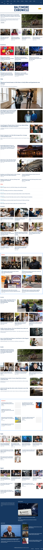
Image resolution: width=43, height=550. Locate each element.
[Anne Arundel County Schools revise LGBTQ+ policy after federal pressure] (5, 34)
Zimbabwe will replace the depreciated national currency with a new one (7, 410)
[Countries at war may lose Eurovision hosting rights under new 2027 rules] (36, 53)
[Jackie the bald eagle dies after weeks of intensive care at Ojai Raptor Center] (36, 392)
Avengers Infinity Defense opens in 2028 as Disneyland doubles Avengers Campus (26, 444)
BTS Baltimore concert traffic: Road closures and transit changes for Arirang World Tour (21, 73)
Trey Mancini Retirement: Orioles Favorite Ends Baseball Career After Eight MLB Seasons (5, 478)
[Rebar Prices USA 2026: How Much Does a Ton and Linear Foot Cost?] (30, 165)
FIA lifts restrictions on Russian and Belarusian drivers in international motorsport (26, 478)
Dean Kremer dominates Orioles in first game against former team (37, 478)
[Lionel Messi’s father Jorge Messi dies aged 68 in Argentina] (18, 486)
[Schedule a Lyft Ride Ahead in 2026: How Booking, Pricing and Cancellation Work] (21, 215)
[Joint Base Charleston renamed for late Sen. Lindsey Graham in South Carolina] (21, 229)
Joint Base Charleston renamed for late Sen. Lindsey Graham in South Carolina (21, 233)
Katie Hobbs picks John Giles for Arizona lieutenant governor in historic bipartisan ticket (10, 291)
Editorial (32, 548)
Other (11, 3)
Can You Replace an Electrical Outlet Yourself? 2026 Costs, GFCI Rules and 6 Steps (14, 200)
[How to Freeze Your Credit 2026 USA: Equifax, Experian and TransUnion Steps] (36, 215)
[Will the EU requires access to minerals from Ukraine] (11, 531)
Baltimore (8, 1)
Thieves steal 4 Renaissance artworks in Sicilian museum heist (6, 323)
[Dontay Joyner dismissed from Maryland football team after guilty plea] (39, 486)
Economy (22, 1)
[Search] (40, 2)
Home (4, 1)
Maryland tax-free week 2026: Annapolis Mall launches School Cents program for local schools (6, 73)
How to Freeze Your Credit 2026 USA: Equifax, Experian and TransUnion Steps (35, 219)
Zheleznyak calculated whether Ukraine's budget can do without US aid (7, 418)
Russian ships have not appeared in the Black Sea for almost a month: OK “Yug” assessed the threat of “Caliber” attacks (10, 539)
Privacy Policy (37, 548)
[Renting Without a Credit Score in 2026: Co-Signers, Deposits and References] (21, 244)
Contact (40, 8)
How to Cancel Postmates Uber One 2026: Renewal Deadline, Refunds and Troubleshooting (5, 444)
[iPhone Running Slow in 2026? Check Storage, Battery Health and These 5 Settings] (38, 441)
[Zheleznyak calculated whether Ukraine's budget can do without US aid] (18, 420)
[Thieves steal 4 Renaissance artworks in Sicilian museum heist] (7, 319)
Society (30, 1)
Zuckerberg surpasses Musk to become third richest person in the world (7, 403)
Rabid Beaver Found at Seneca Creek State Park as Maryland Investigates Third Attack (7, 351)
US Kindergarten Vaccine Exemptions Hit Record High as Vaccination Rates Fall (21, 372)
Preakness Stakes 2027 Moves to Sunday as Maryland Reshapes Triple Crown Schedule (7, 491)
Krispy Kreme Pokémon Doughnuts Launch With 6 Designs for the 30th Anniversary (7, 58)
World (14, 1)
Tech (4, 3)
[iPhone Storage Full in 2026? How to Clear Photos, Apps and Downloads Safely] (18, 459)
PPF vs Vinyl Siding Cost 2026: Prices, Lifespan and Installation (11, 190)
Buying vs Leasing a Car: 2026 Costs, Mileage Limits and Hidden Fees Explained (10, 180)
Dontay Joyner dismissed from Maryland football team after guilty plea (28, 484)
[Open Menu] (2, 2)
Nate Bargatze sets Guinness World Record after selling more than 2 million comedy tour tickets (8, 112)
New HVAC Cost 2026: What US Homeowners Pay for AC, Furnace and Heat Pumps (21, 58)
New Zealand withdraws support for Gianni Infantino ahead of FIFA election (16, 478)
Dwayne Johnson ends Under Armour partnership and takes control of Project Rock (15, 193)
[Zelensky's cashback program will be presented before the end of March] (39, 420)
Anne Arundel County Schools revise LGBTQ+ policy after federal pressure (4, 38)
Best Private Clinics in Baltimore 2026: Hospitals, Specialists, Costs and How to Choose (6, 373)
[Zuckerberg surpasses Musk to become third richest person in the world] (18, 405)
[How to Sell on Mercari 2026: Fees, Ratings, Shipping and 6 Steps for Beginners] (36, 228)
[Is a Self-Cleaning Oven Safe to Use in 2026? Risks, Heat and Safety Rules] (39, 452)
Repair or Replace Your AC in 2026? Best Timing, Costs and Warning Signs (26, 38)
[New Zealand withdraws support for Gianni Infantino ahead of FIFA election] (16, 475)
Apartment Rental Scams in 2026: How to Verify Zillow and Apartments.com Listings (37, 38)
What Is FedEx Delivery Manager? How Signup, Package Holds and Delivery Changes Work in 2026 (20, 323)
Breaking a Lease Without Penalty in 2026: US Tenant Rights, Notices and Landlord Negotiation (10, 175)
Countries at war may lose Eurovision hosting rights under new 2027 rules (35, 58)
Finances (26, 1)
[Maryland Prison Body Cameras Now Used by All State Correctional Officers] (32, 265)
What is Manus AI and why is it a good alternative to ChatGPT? (27, 515)
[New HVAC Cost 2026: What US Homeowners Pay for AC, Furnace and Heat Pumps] (21, 53)
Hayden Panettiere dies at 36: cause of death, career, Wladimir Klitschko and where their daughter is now (36, 373)
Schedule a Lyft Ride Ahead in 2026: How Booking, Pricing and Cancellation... (21, 219)
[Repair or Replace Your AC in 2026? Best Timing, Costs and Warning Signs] (27, 34)
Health (34, 1)
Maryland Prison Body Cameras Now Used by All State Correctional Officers (31, 272)
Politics (18, 1)
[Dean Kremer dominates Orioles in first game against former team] (38, 475)
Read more (2, 22)
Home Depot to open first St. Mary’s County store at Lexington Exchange (13, 203)
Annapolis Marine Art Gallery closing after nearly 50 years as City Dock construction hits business (35, 323)
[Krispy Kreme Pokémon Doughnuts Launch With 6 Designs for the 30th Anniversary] (7, 53)
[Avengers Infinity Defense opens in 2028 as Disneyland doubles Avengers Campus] (27, 441)
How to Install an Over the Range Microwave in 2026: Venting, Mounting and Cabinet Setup (16, 444)
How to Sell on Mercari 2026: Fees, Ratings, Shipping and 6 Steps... (35, 233)
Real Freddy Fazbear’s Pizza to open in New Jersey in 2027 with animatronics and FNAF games (7, 147)
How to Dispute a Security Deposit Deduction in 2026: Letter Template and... (7, 219)
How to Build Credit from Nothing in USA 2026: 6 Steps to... (6, 247)
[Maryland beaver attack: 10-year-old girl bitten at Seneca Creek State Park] (36, 382)
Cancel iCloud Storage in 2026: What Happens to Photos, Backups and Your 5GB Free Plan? (7, 450)
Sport (7, 3)
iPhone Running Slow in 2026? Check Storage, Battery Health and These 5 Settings (37, 444)
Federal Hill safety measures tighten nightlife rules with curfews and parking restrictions (31, 291)
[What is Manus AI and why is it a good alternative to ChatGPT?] (28, 509)
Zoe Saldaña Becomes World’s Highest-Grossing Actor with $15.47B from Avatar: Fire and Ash (28, 403)
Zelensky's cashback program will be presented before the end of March (28, 418)
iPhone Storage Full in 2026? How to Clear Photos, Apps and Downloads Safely (6, 457)
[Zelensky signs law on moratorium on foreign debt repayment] (18, 426)
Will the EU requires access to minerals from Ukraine (9, 536)
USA (11, 1)
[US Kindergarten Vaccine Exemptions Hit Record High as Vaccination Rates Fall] (21, 369)
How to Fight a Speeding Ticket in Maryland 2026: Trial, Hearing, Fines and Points (8, 301)
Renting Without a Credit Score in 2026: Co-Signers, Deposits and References (21, 247)
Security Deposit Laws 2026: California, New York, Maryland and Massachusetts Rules (7, 233)
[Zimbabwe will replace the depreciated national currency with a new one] (18, 412)
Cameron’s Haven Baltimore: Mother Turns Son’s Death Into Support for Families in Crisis (15, 38)
